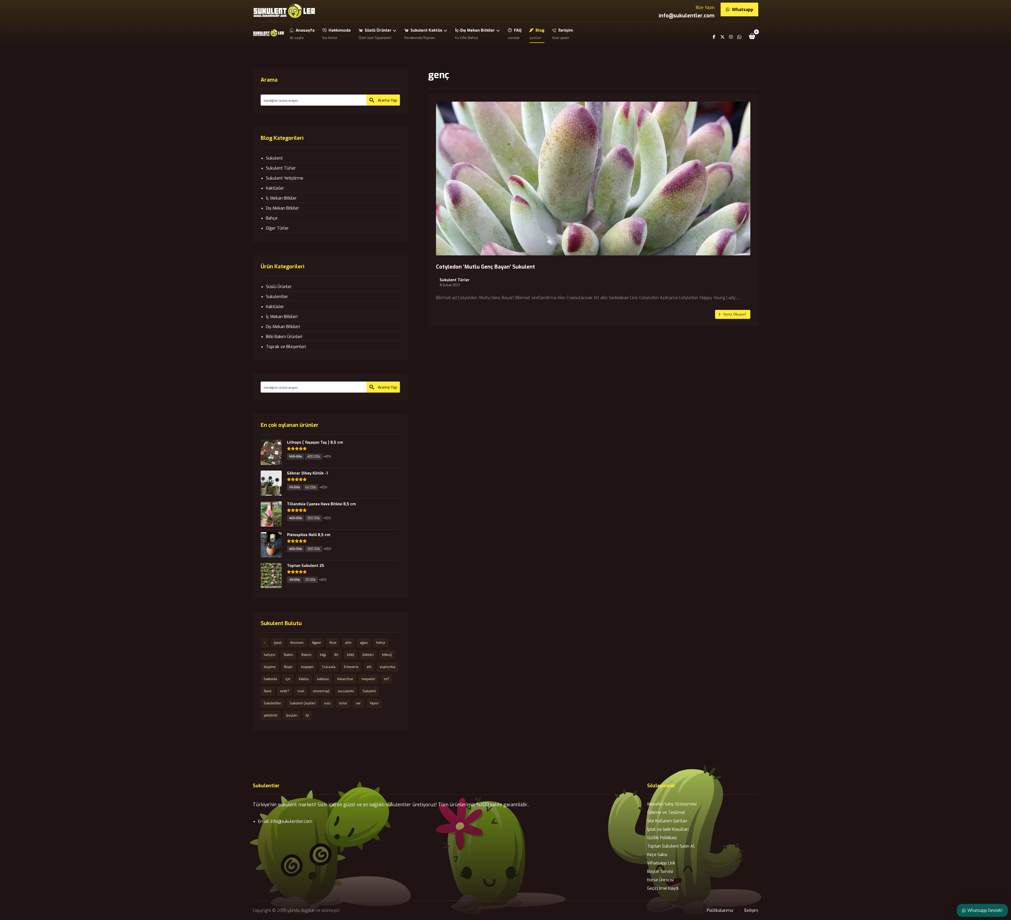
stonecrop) (321, 691)
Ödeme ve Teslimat (666, 812)
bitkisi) (387, 655)
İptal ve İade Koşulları (667, 829)
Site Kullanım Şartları (667, 821)
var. (358, 703)
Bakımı (306, 655)
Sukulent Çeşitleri (303, 703)
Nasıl (267, 691)
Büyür (288, 667)
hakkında (270, 679)
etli (369, 667)
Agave (316, 643)
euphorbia (387, 667)
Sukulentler (277, 296)
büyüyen (307, 667)
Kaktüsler (275, 188)
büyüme (270, 667)
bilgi (323, 655)
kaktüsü (323, 679)
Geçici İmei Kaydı (662, 888)
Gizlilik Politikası (662, 837)
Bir (336, 655)
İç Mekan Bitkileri (282, 316)
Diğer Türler (277, 228)
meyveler (368, 679)
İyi (307, 715)
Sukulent (274, 158)
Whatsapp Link (661, 863)
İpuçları (291, 715)
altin (348, 643)
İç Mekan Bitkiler (281, 198)
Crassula (328, 667)
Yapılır (374, 703)
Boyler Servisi (660, 871)
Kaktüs (304, 679)
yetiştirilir (271, 715)
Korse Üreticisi (660, 880)
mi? (386, 679)
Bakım (288, 655)
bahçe (380, 643)
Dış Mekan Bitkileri (283, 326)
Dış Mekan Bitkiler (282, 208)
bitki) (350, 655)
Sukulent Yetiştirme (284, 178)
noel (301, 691)
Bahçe (271, 218)
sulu (327, 703)
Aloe (332, 643)
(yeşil (278, 643)
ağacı (364, 643)
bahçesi (269, 655)
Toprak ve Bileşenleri (286, 346)
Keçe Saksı (657, 854)
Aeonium (297, 643)
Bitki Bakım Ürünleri (284, 336)
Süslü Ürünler (279, 286)
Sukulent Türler (455, 280)
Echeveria (351, 667)
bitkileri (368, 655)
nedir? (284, 691)
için (287, 679)
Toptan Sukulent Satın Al (671, 846)
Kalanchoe (345, 679)
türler (343, 703)
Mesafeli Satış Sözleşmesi (672, 804)
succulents (346, 691)
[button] (752, 36)
